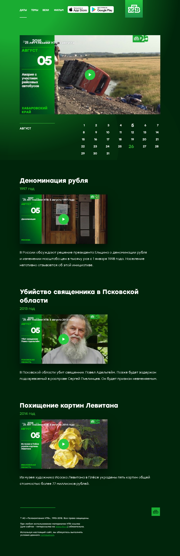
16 (95, 139)
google (102, 9)
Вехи (46, 10)
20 (144, 139)
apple (78, 9)
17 (108, 139)
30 (95, 153)
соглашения (47, 534)
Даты (23, 10)
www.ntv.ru (62, 526)
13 (144, 132)
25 (120, 146)
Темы (34, 10)
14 (157, 132)
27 (144, 146)
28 (157, 146)
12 (132, 132)
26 (131, 146)
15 (83, 139)
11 (121, 132)
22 (83, 146)
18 (120, 139)
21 (157, 139)
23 (95, 146)
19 (132, 139)
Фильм (59, 10)
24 (107, 146)
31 (108, 153)
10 (107, 132)
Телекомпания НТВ (156, 511)
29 (83, 153)
